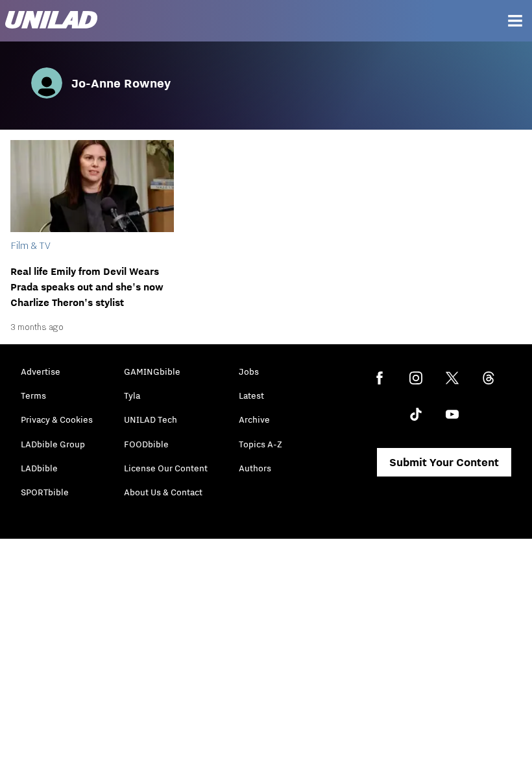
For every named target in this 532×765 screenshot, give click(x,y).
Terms (33, 395)
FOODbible (146, 444)
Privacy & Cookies (57, 419)
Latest (251, 395)
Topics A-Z (260, 444)
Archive (254, 419)
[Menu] (515, 21)
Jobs (249, 371)
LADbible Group (53, 444)
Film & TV (30, 245)
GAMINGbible (152, 371)
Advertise (40, 371)
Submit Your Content (444, 462)
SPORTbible (45, 492)
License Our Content (166, 468)
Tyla (132, 395)
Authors (255, 468)
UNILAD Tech (150, 419)
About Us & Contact (163, 492)
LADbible (39, 468)
